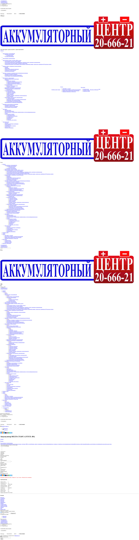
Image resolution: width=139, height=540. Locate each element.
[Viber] (7, 432)
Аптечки (8, 226)
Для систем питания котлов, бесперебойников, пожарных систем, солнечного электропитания (24, 172)
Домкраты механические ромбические (16, 190)
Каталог (4, 164)
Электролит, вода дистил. (14, 224)
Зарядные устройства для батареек (13, 212)
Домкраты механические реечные (15, 189)
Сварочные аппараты (13, 198)
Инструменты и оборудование (10, 184)
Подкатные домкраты (13, 187)
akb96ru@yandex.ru (5, 426)
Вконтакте (6, 428)
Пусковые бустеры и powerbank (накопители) (15, 182)
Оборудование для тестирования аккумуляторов (16, 183)
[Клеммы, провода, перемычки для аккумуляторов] (27, 65)
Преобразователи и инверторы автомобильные (15, 209)
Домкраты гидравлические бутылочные (16, 188)
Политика (2, 501)
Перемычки (9, 176)
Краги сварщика (12, 203)
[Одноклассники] (2, 432)
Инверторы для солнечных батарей (15, 207)
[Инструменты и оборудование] (27, 77)
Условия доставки (8, 241)
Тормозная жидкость (13, 219)
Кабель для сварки (12, 200)
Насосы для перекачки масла (14, 192)
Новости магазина (5, 512)
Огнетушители (9, 228)
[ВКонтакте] (1, 432)
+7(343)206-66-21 (3, 0)
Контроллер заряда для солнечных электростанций (18, 206)
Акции (4, 233)
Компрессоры (11, 196)
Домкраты (9, 186)
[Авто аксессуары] (27, 120)
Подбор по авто (12, 167)
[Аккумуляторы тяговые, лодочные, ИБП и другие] (27, 59)
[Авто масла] (27, 108)
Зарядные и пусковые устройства (13, 181)
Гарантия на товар (8, 242)
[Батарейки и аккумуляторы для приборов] (27, 103)
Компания (2, 497)
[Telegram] (11, 432)
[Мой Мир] (4, 432)
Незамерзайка (11, 222)
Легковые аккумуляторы (11, 166)
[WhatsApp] (8, 432)
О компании (2, 498)
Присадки (11, 223)
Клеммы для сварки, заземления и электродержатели (19, 202)
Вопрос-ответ (2, 509)
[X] (5, 432)
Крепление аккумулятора (11, 179)
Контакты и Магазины (7, 243)
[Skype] (10, 432)
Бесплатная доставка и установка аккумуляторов (14, 236)
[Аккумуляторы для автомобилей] (27, 52)
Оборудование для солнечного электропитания (16, 204)
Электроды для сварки (13, 199)
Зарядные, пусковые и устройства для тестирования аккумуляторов (17, 180)
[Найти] (0, 249)
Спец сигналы (9, 230)
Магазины (2, 500)
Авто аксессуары (8, 225)
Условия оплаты (8, 240)
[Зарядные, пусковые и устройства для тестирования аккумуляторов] (27, 72)
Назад (6, 292)
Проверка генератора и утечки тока (11, 238)
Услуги (4, 234)
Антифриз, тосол (12, 221)
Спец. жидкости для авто (12, 218)
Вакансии (2, 499)
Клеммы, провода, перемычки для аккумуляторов (16, 312)
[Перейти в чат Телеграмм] (13, 13)
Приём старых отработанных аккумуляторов (13, 237)
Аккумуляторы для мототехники (11, 169)
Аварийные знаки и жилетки (12, 229)
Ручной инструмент (11, 191)
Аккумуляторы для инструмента (13, 213)
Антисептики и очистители (14, 220)
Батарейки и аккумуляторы (12, 211)
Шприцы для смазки (13, 193)
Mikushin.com (17, 535)
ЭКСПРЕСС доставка (9, 235)
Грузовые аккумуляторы (11, 168)
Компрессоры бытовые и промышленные (15, 195)
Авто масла (9, 368)
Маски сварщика (12, 201)
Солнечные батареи (12, 205)
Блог (1, 508)
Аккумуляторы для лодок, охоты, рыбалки (15, 171)
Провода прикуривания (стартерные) (14, 177)
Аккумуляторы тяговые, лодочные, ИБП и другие (14, 170)
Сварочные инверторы (11, 197)
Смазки (8, 217)
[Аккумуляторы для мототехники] (27, 57)
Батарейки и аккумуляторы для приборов (13, 210)
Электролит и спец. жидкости (12, 178)
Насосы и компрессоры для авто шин (14, 185)
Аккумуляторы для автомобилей (11, 165)
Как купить (5, 239)
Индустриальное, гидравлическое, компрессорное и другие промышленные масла (22, 216)
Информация (2, 502)
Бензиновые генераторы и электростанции (15, 194)
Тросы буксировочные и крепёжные (13, 227)
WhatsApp (6, 429)
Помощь (2, 503)
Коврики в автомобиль (11, 231)
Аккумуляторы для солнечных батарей (16, 208)
